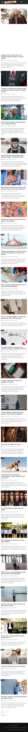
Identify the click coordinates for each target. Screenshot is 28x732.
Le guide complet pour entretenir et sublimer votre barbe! (11, 381)
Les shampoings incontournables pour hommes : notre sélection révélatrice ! (12, 413)
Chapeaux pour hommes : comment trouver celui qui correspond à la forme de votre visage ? (14, 252)
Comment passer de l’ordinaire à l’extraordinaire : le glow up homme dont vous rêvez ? (13, 476)
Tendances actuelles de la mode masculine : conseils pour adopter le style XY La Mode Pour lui (14, 90)
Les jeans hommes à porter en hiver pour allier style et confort (13, 604)
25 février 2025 (14, 191)
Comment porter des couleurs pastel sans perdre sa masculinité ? (13, 220)
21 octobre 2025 (12, 125)
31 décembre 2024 (15, 416)
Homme (2, 9)
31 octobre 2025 (12, 93)
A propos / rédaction (21, 729)
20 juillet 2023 (13, 700)
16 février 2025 (14, 320)
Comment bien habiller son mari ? (11, 444)
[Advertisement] (14, 39)
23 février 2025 (14, 223)
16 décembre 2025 (14, 60)
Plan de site (7, 727)
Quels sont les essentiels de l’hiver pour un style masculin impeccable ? (13, 285)
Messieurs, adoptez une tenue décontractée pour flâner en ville (14, 697)
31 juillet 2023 (13, 668)
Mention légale (22, 727)
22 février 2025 (14, 256)
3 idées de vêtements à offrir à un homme (13, 666)
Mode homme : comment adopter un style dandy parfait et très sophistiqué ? (13, 572)
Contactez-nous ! (12, 729)
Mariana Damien (5, 191)
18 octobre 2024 (14, 512)
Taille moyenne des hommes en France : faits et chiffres (13, 540)
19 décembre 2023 (14, 639)
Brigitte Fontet (5, 60)
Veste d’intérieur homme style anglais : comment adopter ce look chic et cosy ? (12, 156)
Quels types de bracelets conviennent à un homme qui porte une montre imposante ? (13, 188)
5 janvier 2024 (13, 607)
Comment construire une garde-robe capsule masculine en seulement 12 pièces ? (14, 348)
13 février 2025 (14, 384)
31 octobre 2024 (14, 480)
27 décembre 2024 (15, 446)
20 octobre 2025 (13, 159)
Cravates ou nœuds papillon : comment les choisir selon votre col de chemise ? (13, 317)
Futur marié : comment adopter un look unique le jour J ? (12, 636)
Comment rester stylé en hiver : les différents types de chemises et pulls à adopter (12, 56)
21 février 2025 (14, 288)
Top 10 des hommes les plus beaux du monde (12, 509)
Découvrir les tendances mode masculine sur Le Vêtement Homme (13, 123)
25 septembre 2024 (14, 575)
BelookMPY (4, 93)
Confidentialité (14, 727)
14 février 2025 (14, 350)
